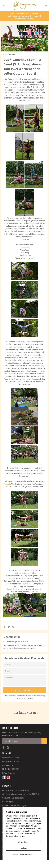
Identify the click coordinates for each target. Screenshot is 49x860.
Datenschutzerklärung (15, 836)
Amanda (7, 484)
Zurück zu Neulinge (26, 713)
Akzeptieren (23, 842)
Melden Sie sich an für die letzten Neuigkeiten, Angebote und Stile (21, 733)
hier (35, 591)
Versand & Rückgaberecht (13, 798)
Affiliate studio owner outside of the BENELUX (21, 794)
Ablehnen (23, 848)
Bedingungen (7, 801)
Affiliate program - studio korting (15, 790)
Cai (33, 484)
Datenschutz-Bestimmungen (14, 805)
